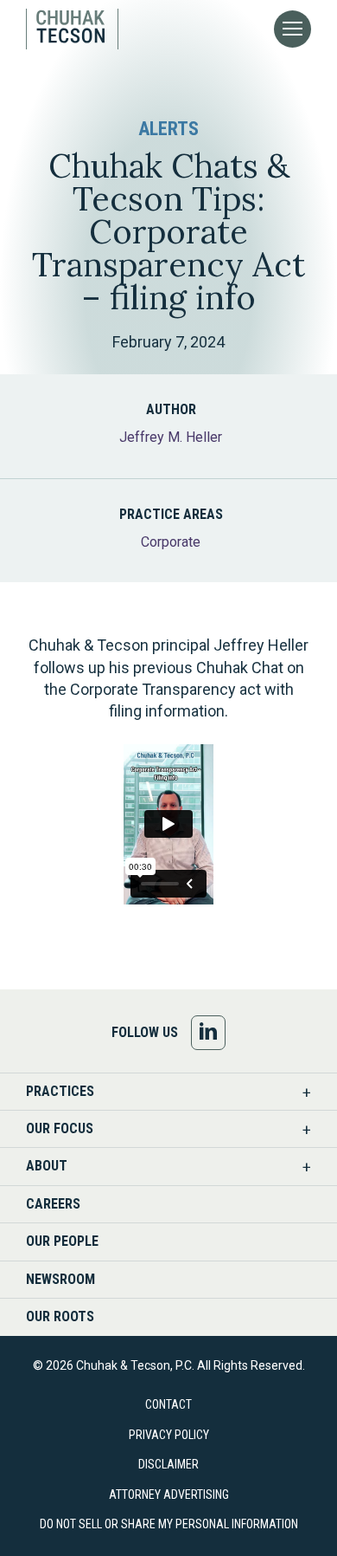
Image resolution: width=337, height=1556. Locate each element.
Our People (62, 1241)
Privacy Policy (169, 1435)
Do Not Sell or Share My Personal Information (169, 1524)
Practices (60, 1091)
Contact (168, 1404)
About (46, 1165)
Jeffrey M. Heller (170, 437)
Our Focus (59, 1128)
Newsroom (60, 1279)
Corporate (170, 542)
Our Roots (60, 1316)
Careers (53, 1204)
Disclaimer (168, 1464)
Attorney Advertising (169, 1494)
